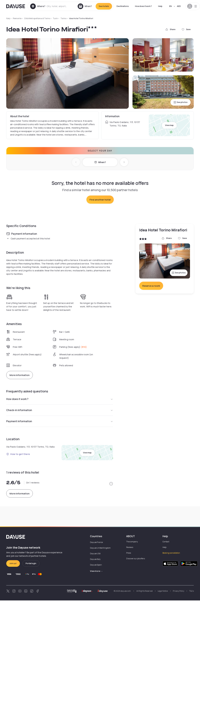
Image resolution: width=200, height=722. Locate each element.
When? (102, 162)
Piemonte (17, 18)
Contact (165, 541)
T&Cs (191, 591)
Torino (63, 18)
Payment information (19, 421)
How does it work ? (143, 6)
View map (169, 125)
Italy (8, 18)
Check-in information (19, 410)
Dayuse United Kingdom (100, 548)
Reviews (129, 547)
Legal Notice (163, 591)
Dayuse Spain (96, 564)
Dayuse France (96, 542)
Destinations (123, 6)
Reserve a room (151, 285)
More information (20, 375)
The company (132, 541)
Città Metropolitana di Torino (37, 18)
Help (160, 6)
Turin (55, 18)
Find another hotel (100, 199)
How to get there (20, 454)
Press (128, 553)
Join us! (13, 563)
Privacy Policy (178, 591)
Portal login (31, 563)
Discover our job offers (135, 558)
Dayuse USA (95, 553)
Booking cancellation (171, 553)
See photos (182, 102)
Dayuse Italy (95, 559)
